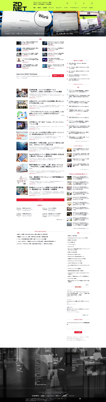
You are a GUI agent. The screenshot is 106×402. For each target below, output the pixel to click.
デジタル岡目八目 (71, 242)
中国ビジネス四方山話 (72, 252)
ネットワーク (37, 371)
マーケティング (38, 376)
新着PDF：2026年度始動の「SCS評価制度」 (42, 4)
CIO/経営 (45, 7)
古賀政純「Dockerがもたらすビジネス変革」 (77, 258)
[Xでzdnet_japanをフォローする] (53, 355)
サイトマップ (71, 395)
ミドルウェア (37, 373)
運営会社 (65, 395)
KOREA (73, 370)
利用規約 (43, 395)
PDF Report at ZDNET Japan (74, 254)
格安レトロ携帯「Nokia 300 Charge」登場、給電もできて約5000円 (32, 234)
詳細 (45, 400)
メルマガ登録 (78, 332)
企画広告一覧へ (59, 219)
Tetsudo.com (56, 363)
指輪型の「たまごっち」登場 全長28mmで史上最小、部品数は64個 (32, 236)
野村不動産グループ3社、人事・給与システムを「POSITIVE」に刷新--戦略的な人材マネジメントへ (46, 166)
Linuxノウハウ (71, 246)
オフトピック (38, 161)
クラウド (66, 7)
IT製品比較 (18, 370)
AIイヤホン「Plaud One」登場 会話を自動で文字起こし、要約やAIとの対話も (35, 243)
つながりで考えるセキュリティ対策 (75, 263)
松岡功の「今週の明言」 (73, 235)
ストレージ (37, 370)
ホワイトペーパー (19, 363)
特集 (34, 7)
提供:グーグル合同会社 (40, 115)
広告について (58, 395)
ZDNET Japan (56, 362)
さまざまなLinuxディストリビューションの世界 (78, 237)
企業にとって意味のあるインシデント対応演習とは (78, 276)
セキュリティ (59, 7)
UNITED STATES (75, 365)
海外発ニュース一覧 (58, 75)
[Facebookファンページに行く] (49, 355)
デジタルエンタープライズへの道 (74, 260)
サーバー (36, 368)
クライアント (37, 363)
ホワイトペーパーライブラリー (82, 141)
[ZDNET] (22, 5)
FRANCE (73, 367)
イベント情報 (19, 368)
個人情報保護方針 (35, 395)
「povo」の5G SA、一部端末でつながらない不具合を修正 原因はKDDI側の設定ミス (36, 241)
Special (91, 7)
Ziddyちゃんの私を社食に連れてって (80, 228)
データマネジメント (74, 7)
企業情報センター (19, 365)
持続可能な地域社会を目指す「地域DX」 (76, 270)
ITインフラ (51, 7)
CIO (35, 360)
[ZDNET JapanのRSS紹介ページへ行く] (56, 355)
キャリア (36, 379)
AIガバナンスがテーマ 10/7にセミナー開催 (42, 2)
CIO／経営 (38, 108)
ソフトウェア (84, 7)
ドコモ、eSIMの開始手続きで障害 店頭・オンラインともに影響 (31, 239)
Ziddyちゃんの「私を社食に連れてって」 (76, 256)
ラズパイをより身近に (72, 278)
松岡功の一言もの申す (72, 240)
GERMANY (74, 369)
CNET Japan (55, 360)
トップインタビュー (84, 169)
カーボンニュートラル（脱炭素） (74, 268)
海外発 (39, 7)
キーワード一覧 (19, 371)
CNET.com (74, 360)
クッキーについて (50, 395)
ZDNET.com (74, 362)
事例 (17, 360)
